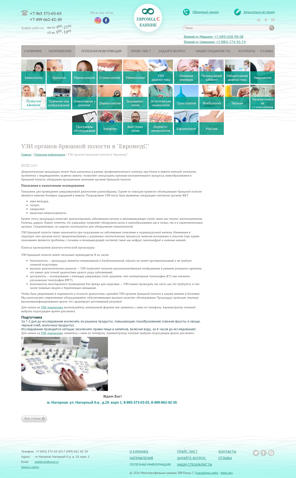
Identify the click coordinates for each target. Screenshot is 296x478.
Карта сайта (30, 467)
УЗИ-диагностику (52, 307)
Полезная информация (101, 51)
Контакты (246, 51)
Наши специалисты (213, 51)
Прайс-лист (141, 51)
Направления (60, 51)
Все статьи (33, 418)
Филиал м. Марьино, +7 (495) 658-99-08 (214, 36)
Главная (26, 154)
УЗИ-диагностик (51, 333)
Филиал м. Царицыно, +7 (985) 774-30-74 (215, 42)
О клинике (33, 51)
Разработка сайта (206, 473)
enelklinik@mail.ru (47, 462)
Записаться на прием (259, 12)
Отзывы (266, 51)
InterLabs (227, 473)
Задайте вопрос (172, 51)
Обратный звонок (205, 12)
